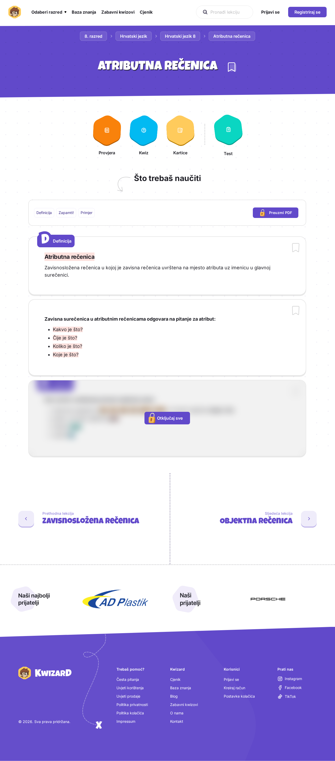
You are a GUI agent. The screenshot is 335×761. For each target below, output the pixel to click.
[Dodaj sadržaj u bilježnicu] (296, 248)
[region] (167, 212)
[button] (48, 12)
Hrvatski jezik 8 (180, 36)
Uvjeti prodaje (128, 696)
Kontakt (176, 721)
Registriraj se (307, 12)
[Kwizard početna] (14, 12)
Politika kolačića (130, 713)
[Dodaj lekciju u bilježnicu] (231, 67)
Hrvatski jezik (133, 36)
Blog (174, 696)
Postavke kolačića (239, 696)
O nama (176, 713)
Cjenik (175, 679)
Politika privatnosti (132, 704)
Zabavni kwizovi (184, 704)
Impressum (125, 721)
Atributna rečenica (231, 36)
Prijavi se (231, 679)
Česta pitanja (127, 679)
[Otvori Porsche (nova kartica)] (268, 599)
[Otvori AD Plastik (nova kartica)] (115, 599)
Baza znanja (180, 688)
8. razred (93, 36)
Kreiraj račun (234, 688)
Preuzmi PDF (283, 213)
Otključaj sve (170, 418)
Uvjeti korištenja (130, 688)
